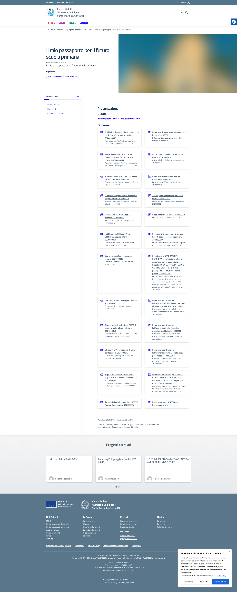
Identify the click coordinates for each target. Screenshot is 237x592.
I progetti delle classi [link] (128, 538)
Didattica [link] (84, 22)
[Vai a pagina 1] (116, 487)
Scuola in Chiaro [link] (52, 529)
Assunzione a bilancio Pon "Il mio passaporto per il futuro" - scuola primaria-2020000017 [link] (119, 157)
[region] (205, 568)
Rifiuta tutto (204, 581)
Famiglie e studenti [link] (128, 523)
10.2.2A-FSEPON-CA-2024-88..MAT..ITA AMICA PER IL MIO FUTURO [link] (168, 460)
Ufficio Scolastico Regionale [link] (57, 523)
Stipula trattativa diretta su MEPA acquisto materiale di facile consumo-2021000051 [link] (121, 377)
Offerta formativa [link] (127, 535)
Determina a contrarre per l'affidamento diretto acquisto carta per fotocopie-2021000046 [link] (167, 352)
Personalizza (188, 581)
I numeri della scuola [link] (91, 526)
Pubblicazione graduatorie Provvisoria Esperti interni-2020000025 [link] (121, 197)
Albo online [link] (79, 545)
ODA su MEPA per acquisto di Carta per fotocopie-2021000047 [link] (120, 351)
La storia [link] (86, 535)
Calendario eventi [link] (164, 526)
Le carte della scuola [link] (91, 529)
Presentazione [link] (53, 104)
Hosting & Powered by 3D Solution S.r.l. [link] (118, 579)
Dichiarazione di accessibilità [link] (115, 545)
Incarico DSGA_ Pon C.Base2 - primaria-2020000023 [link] (117, 216)
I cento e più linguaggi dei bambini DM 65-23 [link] (117, 460)
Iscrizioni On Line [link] (53, 532)
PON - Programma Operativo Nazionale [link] (62, 76)
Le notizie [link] (161, 520)
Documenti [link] (51, 108)
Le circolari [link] (161, 523)
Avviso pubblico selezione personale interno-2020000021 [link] (167, 197)
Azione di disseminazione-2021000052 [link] (121, 402)
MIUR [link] (48, 520)
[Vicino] (229, 551)
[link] (234, 22)
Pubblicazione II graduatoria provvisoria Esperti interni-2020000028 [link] (121, 178)
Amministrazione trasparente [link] (58, 545)
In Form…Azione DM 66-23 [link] (63, 459)
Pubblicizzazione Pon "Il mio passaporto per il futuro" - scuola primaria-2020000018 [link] (121, 135)
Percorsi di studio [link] (127, 526)
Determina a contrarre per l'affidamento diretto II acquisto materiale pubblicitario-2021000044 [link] (168, 328)
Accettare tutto (220, 581)
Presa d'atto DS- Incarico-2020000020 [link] (168, 214)
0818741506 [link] (85, 558)
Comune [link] (49, 538)
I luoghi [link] (86, 523)
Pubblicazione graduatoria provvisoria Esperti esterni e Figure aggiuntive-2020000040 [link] (168, 236)
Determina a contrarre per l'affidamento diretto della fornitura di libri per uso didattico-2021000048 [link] (168, 303)
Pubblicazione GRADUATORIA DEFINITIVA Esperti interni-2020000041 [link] (117, 236)
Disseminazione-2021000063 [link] (165, 402)
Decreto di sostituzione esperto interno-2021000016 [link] (118, 257)
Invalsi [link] (48, 535)
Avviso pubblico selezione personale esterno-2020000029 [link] (167, 156)
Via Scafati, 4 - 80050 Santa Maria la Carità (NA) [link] (121, 555)
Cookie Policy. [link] (221, 575)
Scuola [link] (51, 22)
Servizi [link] (62, 22)
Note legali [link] (136, 545)
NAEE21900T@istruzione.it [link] (106, 558)
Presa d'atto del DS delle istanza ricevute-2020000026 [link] (166, 178)
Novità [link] (72, 22)
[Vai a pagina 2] (119, 487)
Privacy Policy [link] (94, 545)
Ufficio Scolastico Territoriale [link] (57, 526)
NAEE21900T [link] (127, 565)
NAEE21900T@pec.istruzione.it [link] (153, 558)
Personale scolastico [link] (128, 520)
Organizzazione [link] (89, 532)
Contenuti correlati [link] (55, 113)
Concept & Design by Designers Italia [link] (118, 582)
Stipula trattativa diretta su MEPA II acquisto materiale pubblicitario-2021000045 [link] (120, 328)
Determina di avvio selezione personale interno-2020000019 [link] (169, 134)
